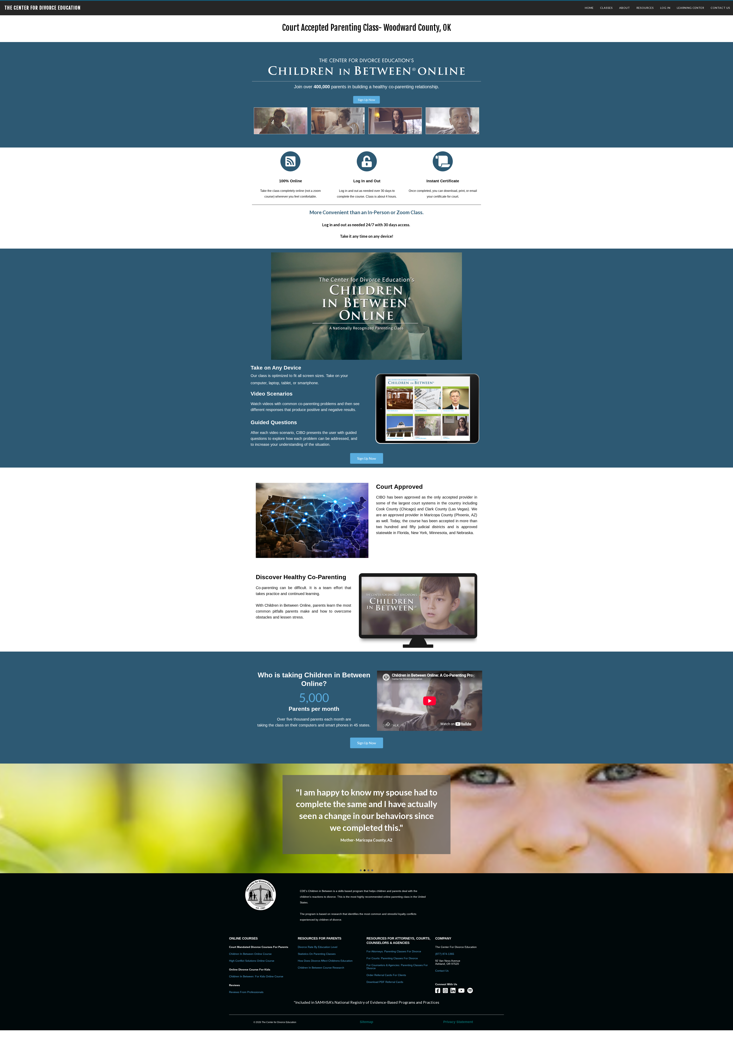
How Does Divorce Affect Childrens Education (325, 952)
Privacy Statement (458, 1013)
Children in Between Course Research (321, 959)
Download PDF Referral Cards (384, 973)
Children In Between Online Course (250, 945)
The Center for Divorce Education (43, 8)
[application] (366, 306)
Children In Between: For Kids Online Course (256, 967)
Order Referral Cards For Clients (386, 966)
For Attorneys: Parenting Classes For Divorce (393, 942)
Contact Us (442, 962)
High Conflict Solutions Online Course (251, 952)
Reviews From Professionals (246, 983)
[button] (366, 100)
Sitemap (366, 1013)
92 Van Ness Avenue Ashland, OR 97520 (447, 954)
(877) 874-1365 (444, 945)
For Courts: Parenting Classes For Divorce (392, 949)
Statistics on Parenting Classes (317, 945)
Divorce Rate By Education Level (317, 938)
